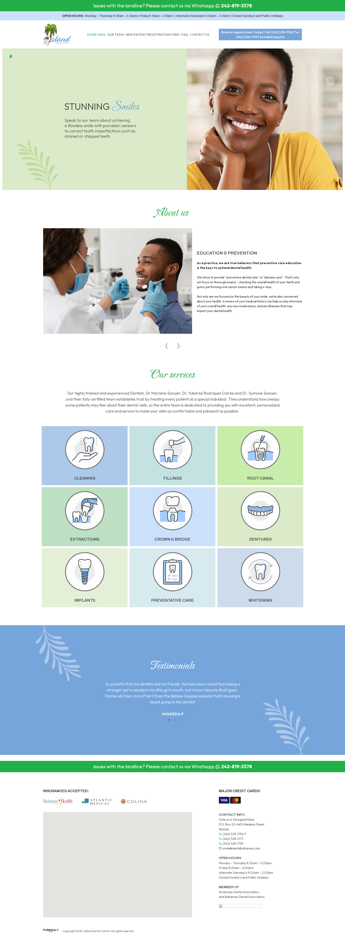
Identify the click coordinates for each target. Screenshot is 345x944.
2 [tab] (175, 720)
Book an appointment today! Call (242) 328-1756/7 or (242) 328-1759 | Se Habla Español (260, 34)
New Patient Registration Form (152, 35)
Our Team (115, 35)
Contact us (199, 35)
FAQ (184, 35)
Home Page (96, 35)
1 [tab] (170, 720)
